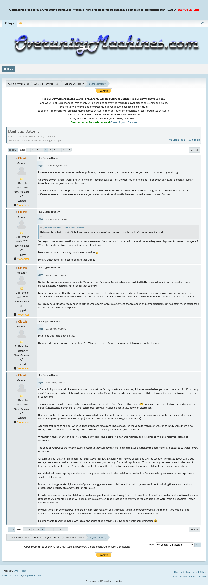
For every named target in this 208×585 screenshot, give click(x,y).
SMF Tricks (19, 570)
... (59, 149)
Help (175, 576)
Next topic (193, 139)
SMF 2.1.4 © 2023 (12, 575)
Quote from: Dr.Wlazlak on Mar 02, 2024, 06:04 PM (63, 227)
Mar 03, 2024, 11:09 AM (56, 219)
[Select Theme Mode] (20, 23)
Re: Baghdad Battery (49, 158)
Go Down (13, 150)
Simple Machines (32, 575)
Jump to (151, 544)
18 (64, 149)
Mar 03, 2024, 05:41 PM (56, 275)
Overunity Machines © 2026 (190, 571)
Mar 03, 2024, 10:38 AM (56, 166)
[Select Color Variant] (202, 23)
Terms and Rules (188, 576)
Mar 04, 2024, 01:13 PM (56, 329)
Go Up (11, 529)
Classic (22, 158)
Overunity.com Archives (123, 122)
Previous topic (176, 139)
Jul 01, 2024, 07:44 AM (55, 383)
